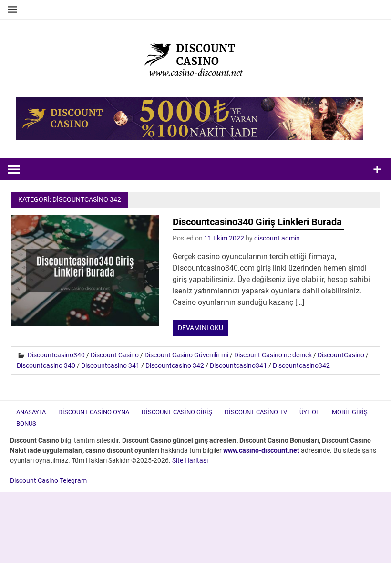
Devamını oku (200, 328)
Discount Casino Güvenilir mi (186, 355)
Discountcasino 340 (46, 365)
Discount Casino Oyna (93, 412)
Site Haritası (190, 460)
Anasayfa (31, 412)
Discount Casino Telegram (48, 480)
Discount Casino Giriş (177, 412)
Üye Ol (309, 412)
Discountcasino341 (238, 365)
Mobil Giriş (350, 412)
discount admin (277, 238)
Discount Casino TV (256, 412)
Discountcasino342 (301, 365)
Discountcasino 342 (174, 365)
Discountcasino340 (56, 355)
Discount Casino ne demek (273, 355)
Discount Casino (115, 355)
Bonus (26, 423)
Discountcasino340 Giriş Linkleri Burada (258, 222)
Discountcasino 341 (110, 365)
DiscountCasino (341, 355)
